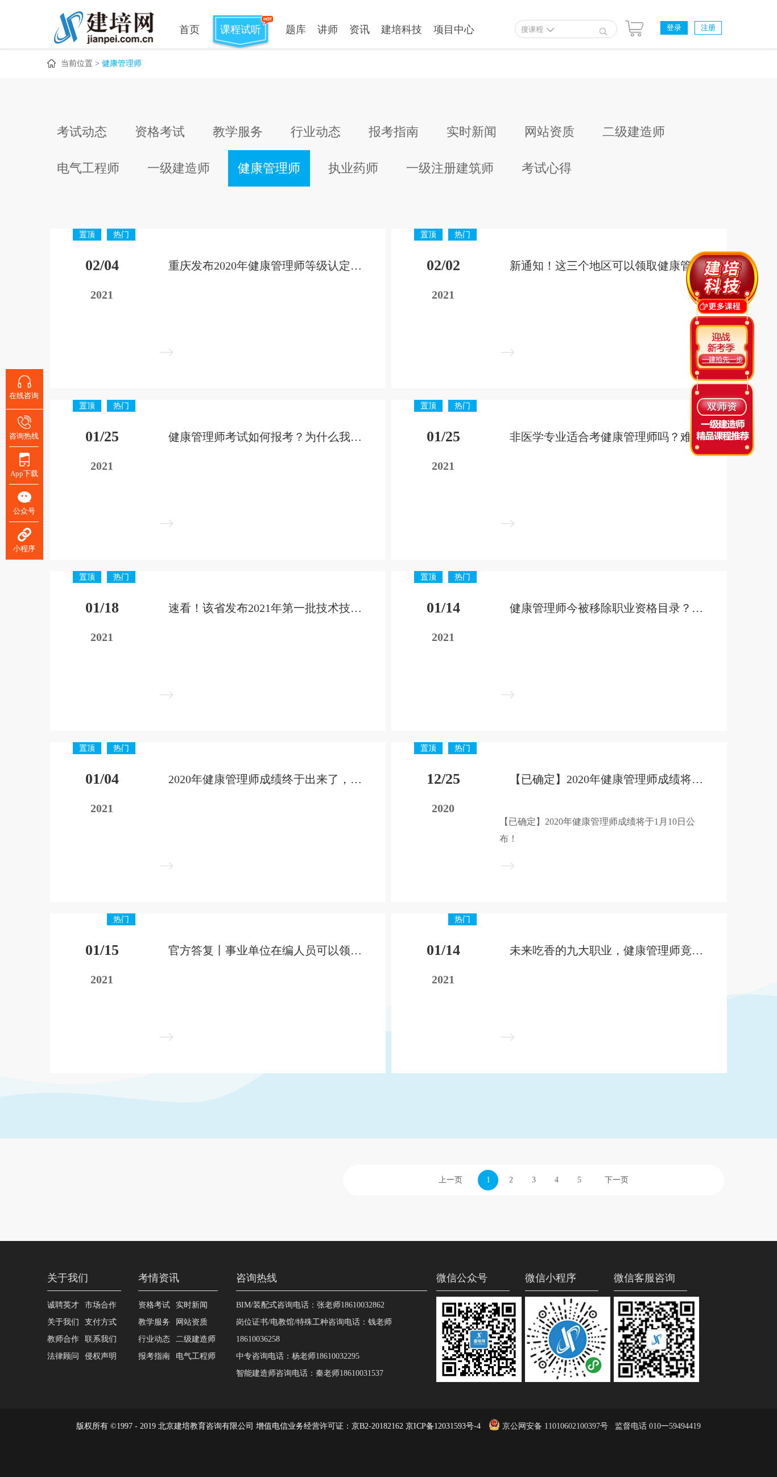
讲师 (327, 29)
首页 (189, 29)
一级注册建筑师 (450, 168)
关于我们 (63, 1322)
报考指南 (394, 132)
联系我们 (101, 1339)
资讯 (359, 29)
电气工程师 (88, 168)
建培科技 (401, 29)
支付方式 (101, 1322)
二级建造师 (633, 132)
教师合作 (63, 1339)
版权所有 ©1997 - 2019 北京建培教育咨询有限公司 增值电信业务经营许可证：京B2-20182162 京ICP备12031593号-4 (278, 1426)
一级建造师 (178, 168)
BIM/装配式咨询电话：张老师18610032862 (310, 1305)
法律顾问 (63, 1356)
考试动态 (82, 132)
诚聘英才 (63, 1305)
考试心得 (547, 168)
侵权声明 (101, 1356)
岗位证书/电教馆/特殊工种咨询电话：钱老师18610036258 (314, 1330)
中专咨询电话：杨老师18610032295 (297, 1356)
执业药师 (353, 168)
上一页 (450, 1180)
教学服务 (238, 132)
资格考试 (160, 132)
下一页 (617, 1180)
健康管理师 (122, 63)
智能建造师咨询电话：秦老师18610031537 (309, 1373)
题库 (296, 29)
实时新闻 (472, 132)
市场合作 (101, 1305)
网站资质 (549, 132)
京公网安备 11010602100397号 (555, 1426)
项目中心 (453, 29)
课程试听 (240, 29)
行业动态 (316, 132)
